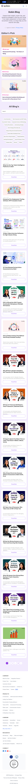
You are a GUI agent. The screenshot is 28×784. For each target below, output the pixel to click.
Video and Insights (18, 735)
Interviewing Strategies (19, 124)
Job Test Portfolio (7, 740)
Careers (14, 689)
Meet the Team (6, 678)
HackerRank (12, 720)
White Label (5, 707)
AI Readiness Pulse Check (8, 712)
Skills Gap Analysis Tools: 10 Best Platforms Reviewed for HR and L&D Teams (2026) (13, 644)
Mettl (17, 722)
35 (18, 663)
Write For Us (19, 743)
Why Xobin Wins (7, 728)
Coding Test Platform (7, 699)
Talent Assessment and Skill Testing (19, 119)
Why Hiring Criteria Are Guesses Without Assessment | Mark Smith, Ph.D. (13, 474)
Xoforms (11, 710)
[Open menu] (26, 6)
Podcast (20, 142)
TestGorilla (12, 722)
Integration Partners (15, 678)
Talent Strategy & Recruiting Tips (14, 127)
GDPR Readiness (10, 775)
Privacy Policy (19, 27)
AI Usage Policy (18, 775)
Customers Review (7, 684)
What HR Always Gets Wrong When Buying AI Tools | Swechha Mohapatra (13, 577)
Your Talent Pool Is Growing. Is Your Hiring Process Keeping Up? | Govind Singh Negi (14, 611)
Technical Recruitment (8, 124)
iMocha (10, 725)
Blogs (11, 735)
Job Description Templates (9, 743)
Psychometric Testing (6, 121)
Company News (9, 142)
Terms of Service (14, 780)
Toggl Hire (16, 725)
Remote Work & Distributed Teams (14, 133)
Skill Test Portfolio (12, 738)
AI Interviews (6, 696)
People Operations (20, 136)
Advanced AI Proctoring (15, 704)
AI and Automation (7, 119)
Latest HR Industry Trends (20, 139)
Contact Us (19, 686)
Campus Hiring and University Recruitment (14, 130)
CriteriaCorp (5, 722)
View (25, 1)
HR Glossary (5, 735)
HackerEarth (5, 720)
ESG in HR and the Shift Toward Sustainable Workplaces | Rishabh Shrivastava (13, 304)
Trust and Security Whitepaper (10, 777)
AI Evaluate (5, 710)
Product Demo (6, 689)
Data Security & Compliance (9, 686)
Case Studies (13, 681)
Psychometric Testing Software (10, 702)
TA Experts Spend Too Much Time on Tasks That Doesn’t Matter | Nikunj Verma (14, 440)
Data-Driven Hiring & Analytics (9, 136)
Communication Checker (15, 707)
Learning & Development (8, 139)
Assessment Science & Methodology (19, 121)
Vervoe (18, 720)
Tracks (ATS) (6, 704)
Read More (14, 177)
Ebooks (4, 738)
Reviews (15, 142)
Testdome (5, 725)
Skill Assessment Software (16, 696)
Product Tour (5, 681)
